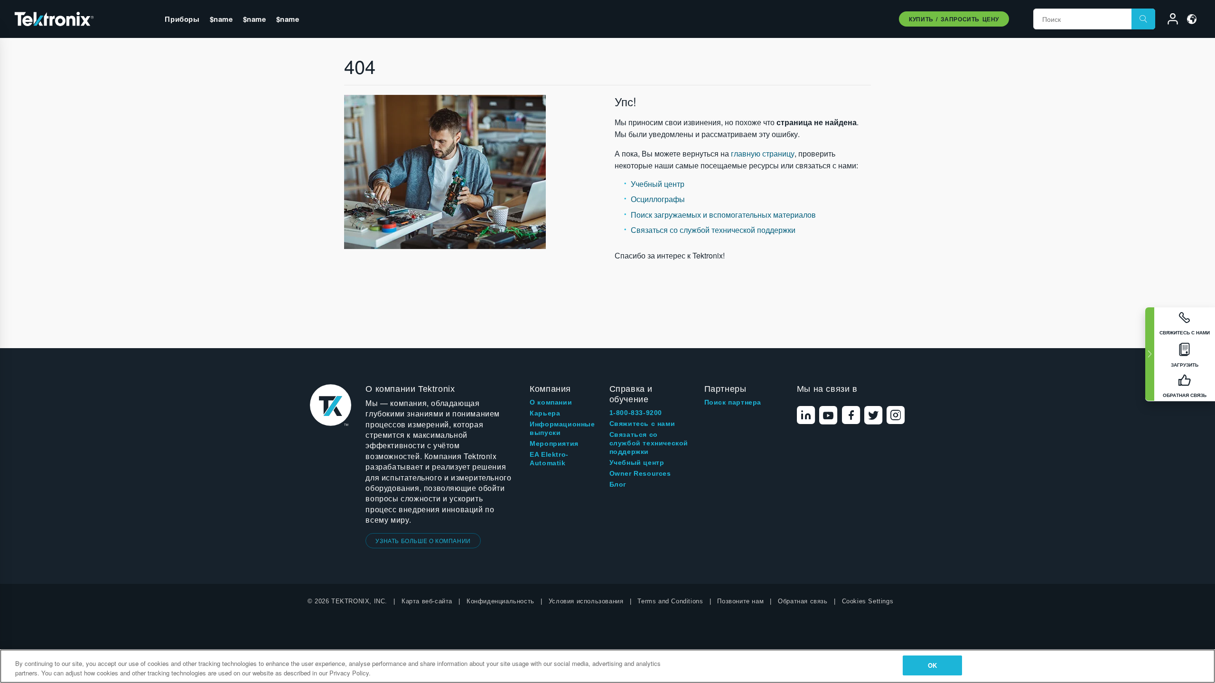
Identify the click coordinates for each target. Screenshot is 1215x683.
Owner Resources (640, 473)
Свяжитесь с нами (642, 423)
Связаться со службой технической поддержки (713, 229)
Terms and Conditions (670, 601)
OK (932, 665)
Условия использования (586, 601)
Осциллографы (658, 199)
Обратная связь (802, 601)
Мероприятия (554, 443)
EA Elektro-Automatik (549, 459)
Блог (617, 484)
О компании (551, 402)
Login (1168, 20)
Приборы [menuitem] (182, 19)
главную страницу (762, 153)
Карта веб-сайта (427, 601)
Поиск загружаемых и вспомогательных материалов (723, 214)
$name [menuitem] (221, 19)
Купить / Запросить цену (954, 19)
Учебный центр (657, 183)
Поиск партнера (732, 402)
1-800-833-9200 (635, 412)
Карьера (545, 413)
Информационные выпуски (562, 428)
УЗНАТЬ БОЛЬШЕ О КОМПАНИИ (422, 540)
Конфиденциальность (500, 601)
